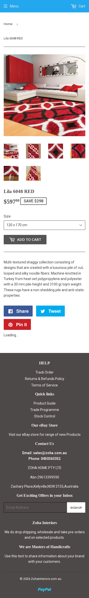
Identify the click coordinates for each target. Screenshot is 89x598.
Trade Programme (44, 410)
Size (7, 216)
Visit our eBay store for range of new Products (45, 435)
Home (8, 24)
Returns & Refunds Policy (44, 379)
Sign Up (76, 507)
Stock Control (44, 416)
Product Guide (45, 403)
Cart (81, 6)
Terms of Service (44, 385)
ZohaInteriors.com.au (46, 579)
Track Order (44, 372)
